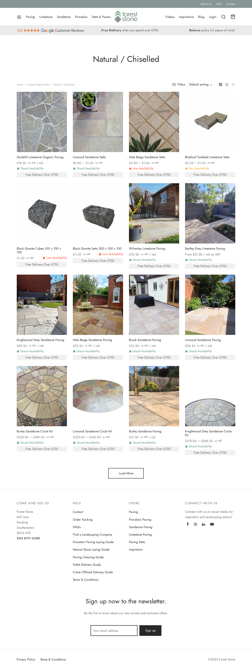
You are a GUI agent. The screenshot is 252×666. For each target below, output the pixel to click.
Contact (230, 4)
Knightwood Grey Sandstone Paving (40, 340)
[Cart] (233, 16)
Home (20, 84)
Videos (169, 17)
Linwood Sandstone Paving (203, 340)
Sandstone (63, 17)
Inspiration (136, 549)
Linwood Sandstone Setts (89, 157)
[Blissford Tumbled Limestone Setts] (210, 122)
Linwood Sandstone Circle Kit (92, 431)
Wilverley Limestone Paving (147, 248)
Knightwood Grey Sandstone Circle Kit (208, 433)
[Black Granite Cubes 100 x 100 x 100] (42, 213)
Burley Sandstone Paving (145, 431)
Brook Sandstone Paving (145, 340)
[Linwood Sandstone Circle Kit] (98, 396)
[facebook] (187, 524)
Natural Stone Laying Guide (91, 549)
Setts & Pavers (101, 17)
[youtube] (212, 524)
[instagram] (195, 524)
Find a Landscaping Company (92, 534)
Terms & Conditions (85, 579)
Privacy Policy (26, 659)
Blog (201, 17)
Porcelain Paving (140, 519)
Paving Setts (137, 542)
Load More (126, 473)
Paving (30, 17)
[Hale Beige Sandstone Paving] (98, 305)
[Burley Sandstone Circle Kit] (42, 396)
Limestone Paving (140, 534)
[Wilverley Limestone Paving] (154, 213)
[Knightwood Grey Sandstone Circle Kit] (210, 396)
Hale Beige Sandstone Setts (147, 157)
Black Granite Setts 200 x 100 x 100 (97, 248)
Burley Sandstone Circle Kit (35, 431)
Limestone (45, 17)
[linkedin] (203, 524)
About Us (205, 4)
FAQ (218, 4)
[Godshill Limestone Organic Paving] (42, 122)
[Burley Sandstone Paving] (154, 396)
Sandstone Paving (140, 527)
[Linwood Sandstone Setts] (98, 122)
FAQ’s (77, 527)
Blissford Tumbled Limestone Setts (207, 157)
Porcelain (81, 17)
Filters (181, 84)
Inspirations (186, 17)
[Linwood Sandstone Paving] (210, 305)
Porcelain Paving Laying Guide (93, 542)
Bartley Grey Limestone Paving (205, 248)
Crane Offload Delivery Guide (93, 572)
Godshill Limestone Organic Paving (40, 157)
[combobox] (201, 84)
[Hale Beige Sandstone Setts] (154, 122)
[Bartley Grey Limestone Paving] (210, 213)
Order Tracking (83, 519)
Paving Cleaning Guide (88, 557)
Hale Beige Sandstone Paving (92, 340)
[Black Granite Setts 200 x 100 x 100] (98, 213)
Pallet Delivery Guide (87, 564)
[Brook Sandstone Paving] (154, 305)
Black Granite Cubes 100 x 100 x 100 (39, 250)
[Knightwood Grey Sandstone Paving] (42, 305)
